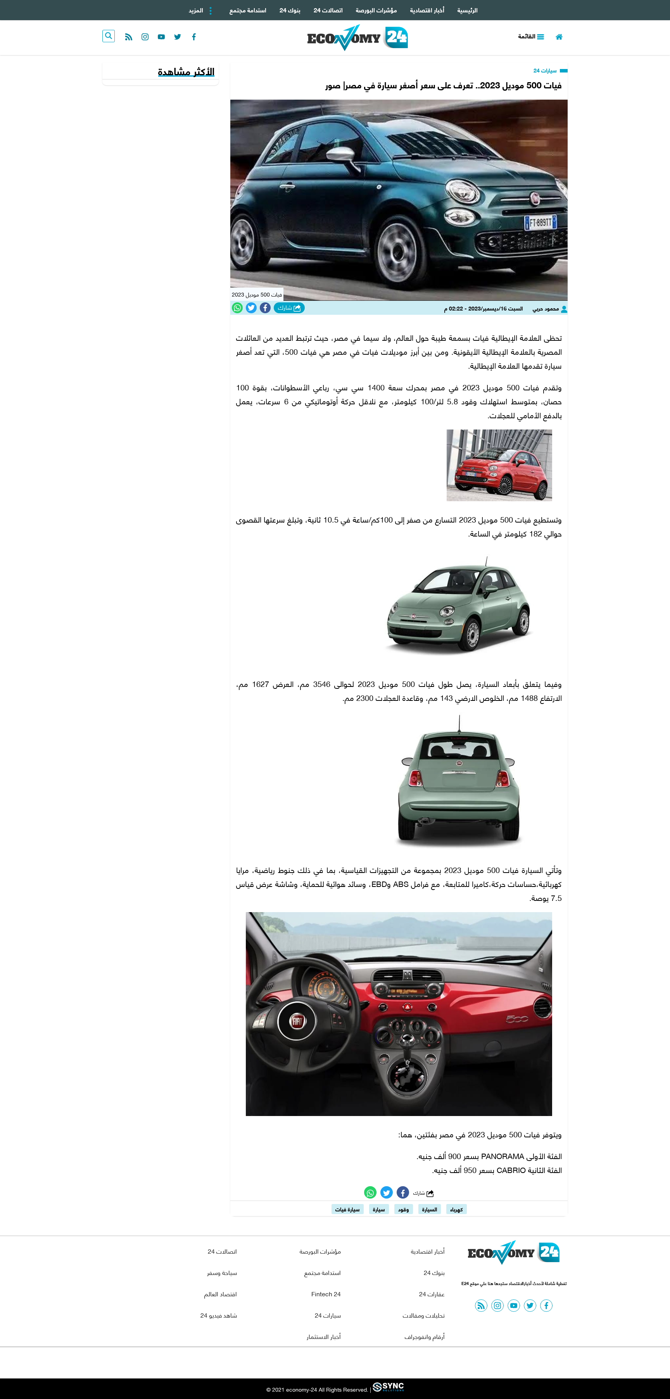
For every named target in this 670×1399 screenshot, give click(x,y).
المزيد (197, 9)
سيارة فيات (347, 1209)
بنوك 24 (290, 9)
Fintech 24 (326, 1293)
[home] (559, 36)
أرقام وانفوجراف (425, 1336)
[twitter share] (251, 307)
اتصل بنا (317, 1362)
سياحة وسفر (222, 1272)
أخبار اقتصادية (427, 9)
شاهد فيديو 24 (218, 1314)
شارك (286, 307)
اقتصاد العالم (220, 1293)
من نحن (354, 1362)
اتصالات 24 (328, 9)
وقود (403, 1209)
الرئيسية (468, 9)
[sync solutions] (387, 1389)
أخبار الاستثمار (324, 1336)
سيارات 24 (546, 70)
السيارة (429, 1209)
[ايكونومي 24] (513, 1254)
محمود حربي (547, 308)
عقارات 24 (432, 1293)
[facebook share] (265, 307)
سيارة (379, 1209)
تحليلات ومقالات (424, 1314)
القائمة (527, 35)
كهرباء (456, 1209)
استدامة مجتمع (248, 9)
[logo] (357, 37)
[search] (108, 36)
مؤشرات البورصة (376, 9)
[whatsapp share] (237, 307)
